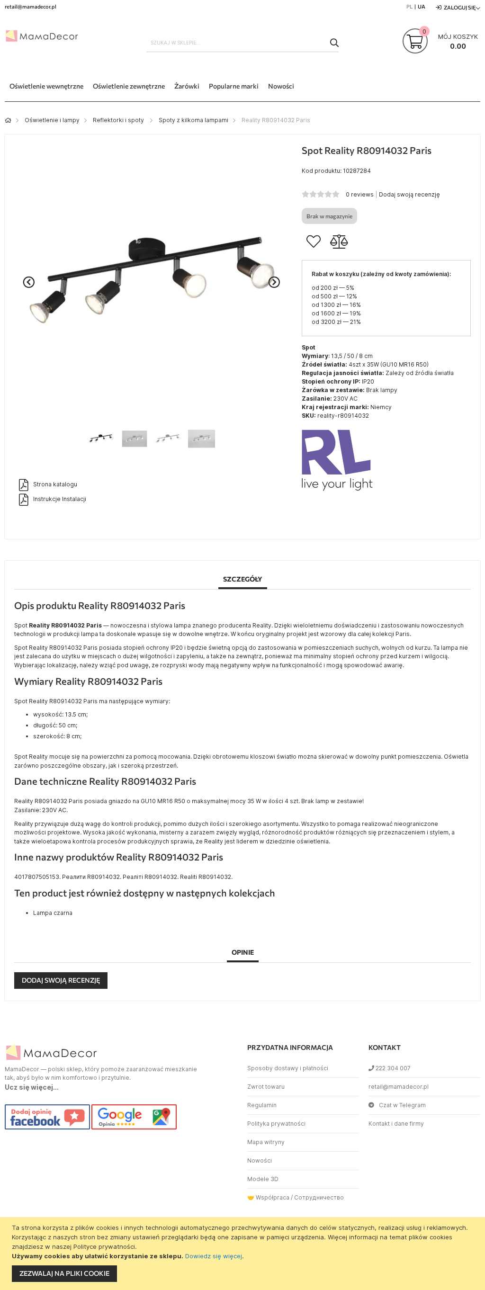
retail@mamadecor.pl (398, 1086)
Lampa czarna (52, 912)
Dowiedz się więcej (213, 1256)
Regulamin (262, 1105)
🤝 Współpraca (268, 1197)
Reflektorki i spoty (119, 120)
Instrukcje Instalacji (59, 498)
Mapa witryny (266, 1142)
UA (421, 6)
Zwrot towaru (266, 1086)
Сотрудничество (319, 1197)
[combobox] (242, 42)
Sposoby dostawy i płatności (287, 1068)
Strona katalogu (55, 484)
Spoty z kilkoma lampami (193, 120)
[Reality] (337, 493)
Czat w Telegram (402, 1105)
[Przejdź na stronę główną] (8, 120)
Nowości (259, 1160)
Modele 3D (262, 1178)
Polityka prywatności (276, 1123)
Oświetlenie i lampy (52, 120)
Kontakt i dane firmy (396, 1123)
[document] (244, 1253)
